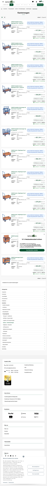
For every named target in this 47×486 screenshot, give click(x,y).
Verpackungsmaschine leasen (10, 401)
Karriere (6, 431)
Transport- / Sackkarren (7, 316)
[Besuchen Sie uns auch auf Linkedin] (13, 456)
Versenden (4, 294)
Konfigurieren (36, 470)
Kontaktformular (28, 372)
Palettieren (4, 300)
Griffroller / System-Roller (8, 318)
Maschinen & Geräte (6, 309)
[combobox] (36, 27)
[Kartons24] (10, 1)
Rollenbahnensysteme (7, 342)
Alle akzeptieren (35, 466)
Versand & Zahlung (28, 370)
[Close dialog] (44, 234)
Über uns (6, 428)
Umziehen (4, 346)
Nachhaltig (4, 348)
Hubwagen (5, 331)
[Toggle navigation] (3, 2)
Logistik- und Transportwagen (8, 320)
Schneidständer (5, 311)
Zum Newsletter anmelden (32, 250)
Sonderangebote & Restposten (10, 396)
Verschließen (4, 296)
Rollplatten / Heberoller (7, 324)
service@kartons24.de (11, 368)
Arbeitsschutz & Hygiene (7, 338)
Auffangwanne (6, 327)
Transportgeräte (6, 313)
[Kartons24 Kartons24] (1, 8)
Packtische (5, 333)
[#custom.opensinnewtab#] (7, 380)
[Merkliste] (33, 1)
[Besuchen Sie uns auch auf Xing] (15, 456)
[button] (36, 1)
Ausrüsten (4, 303)
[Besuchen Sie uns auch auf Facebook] (5, 456)
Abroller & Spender (6, 305)
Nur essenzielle (35, 474)
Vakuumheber (5, 344)
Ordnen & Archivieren (6, 335)
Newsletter (6, 433)
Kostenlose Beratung (28, 365)
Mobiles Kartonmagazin (7, 329)
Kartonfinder (7, 445)
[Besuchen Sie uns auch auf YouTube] (10, 456)
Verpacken (4, 292)
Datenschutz (11, 482)
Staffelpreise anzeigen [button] (38, 34)
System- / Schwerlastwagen (8, 322)
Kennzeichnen (4, 298)
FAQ (25, 367)
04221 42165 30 (9, 365)
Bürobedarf (5, 340)
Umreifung (4, 307)
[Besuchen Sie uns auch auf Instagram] (8, 456)
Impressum (5, 482)
